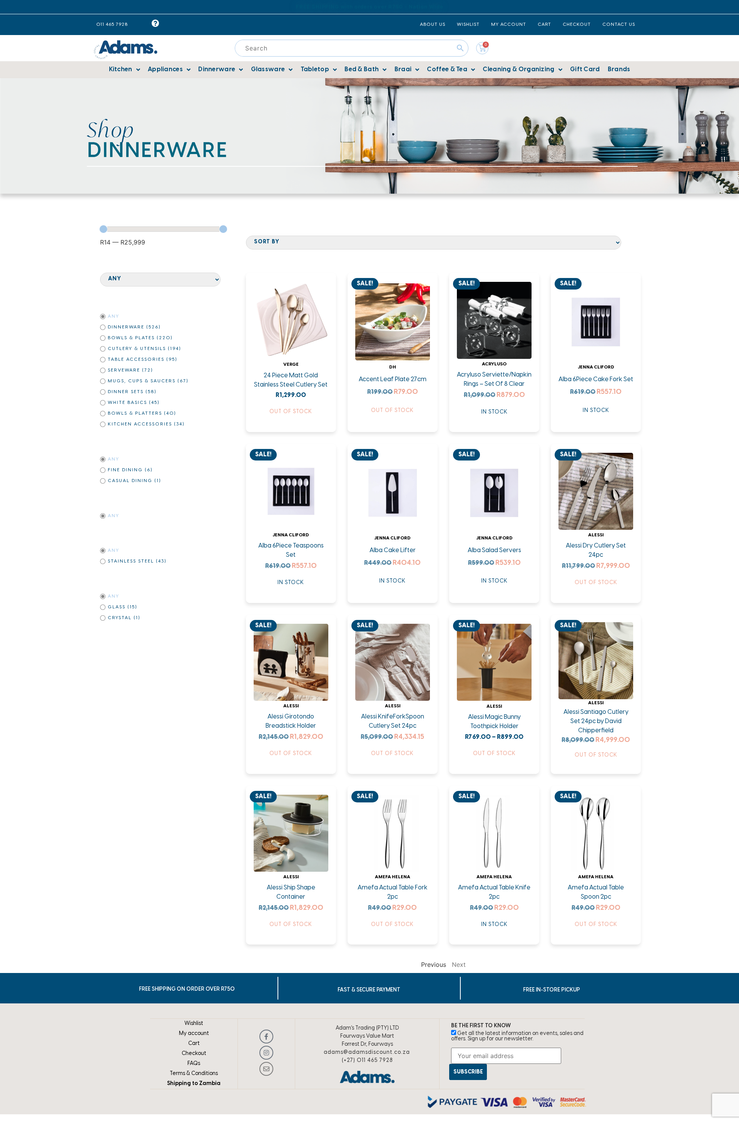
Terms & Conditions (194, 1074)
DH (392, 367)
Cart (194, 1044)
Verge (291, 364)
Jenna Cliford (596, 367)
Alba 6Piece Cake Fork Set (595, 379)
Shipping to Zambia (194, 1084)
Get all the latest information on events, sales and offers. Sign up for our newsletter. (517, 1036)
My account (194, 1034)
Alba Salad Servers (494, 550)
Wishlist (193, 1024)
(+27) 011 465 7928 (367, 1060)
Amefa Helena (392, 876)
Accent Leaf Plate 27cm (392, 379)
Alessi (596, 535)
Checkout (194, 1054)
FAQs (193, 1064)
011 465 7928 (112, 24)
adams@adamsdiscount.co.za (367, 1052)
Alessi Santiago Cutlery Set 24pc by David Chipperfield (596, 721)
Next (459, 964)
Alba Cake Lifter (393, 550)
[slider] (103, 229)
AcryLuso (494, 364)
